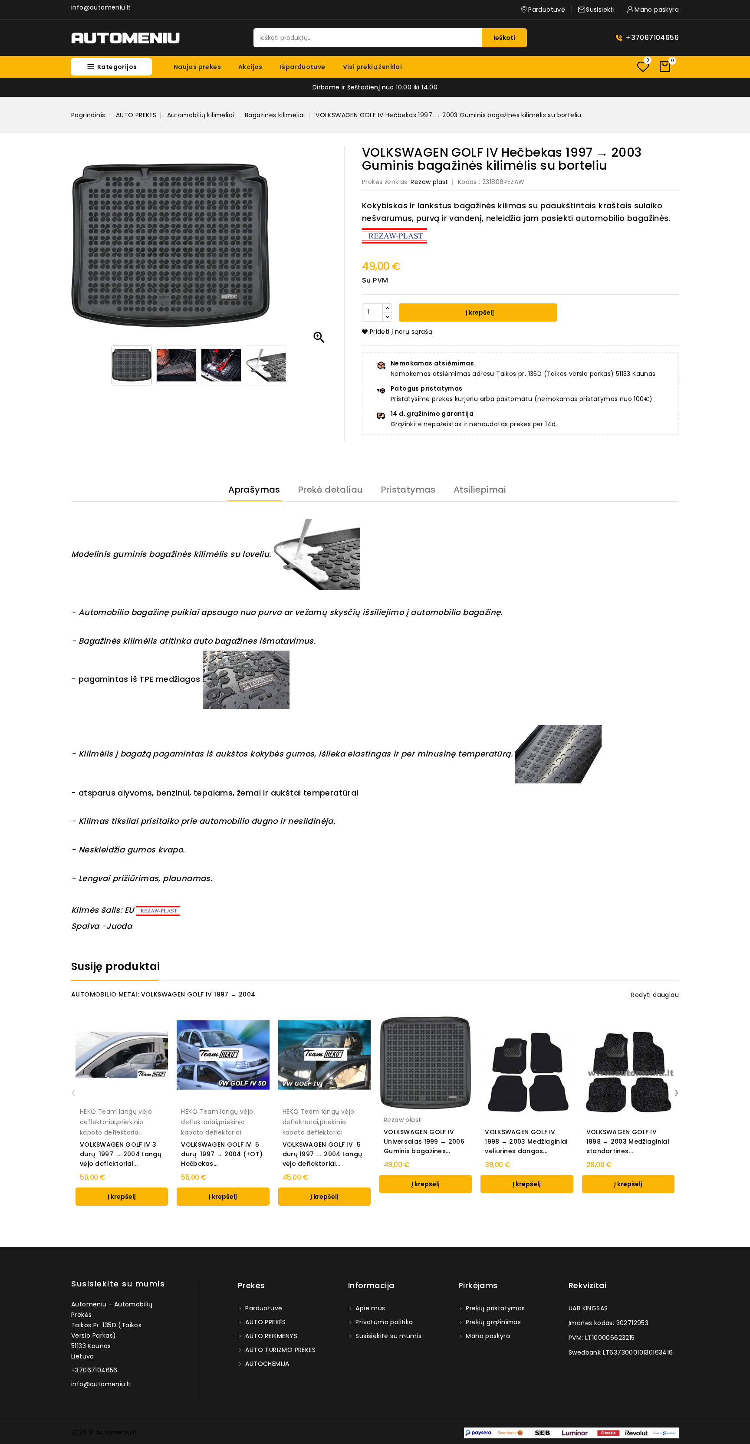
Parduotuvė (262, 1308)
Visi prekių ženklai (372, 66)
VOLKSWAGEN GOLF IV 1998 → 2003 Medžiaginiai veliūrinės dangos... (526, 1141)
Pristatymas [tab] (408, 490)
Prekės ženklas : (386, 182)
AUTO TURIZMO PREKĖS (279, 1349)
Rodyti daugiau (655, 994)
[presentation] (73, 1092)
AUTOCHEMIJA (266, 1363)
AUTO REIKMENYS (270, 1336)
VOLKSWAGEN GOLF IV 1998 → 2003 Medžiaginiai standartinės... (627, 1141)
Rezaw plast (429, 182)
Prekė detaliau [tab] (330, 490)
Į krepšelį (479, 312)
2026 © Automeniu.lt (104, 1432)
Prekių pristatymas (494, 1308)
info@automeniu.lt (101, 7)
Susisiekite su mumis (118, 1283)
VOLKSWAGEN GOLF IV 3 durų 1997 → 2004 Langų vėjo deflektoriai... (120, 1154)
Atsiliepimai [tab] (480, 490)
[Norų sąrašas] (643, 66)
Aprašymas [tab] (254, 490)
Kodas (467, 182)
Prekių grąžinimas (492, 1322)
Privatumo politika (383, 1322)
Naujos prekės (197, 66)
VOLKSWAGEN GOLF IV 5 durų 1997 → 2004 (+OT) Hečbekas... (222, 1154)
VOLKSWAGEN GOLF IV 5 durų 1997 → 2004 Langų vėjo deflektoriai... (322, 1154)
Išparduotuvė (303, 66)
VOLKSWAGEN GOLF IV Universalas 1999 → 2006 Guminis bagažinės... (424, 1141)
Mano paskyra (487, 1336)
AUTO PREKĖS (264, 1322)
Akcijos (250, 66)
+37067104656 (652, 38)
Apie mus (369, 1308)
